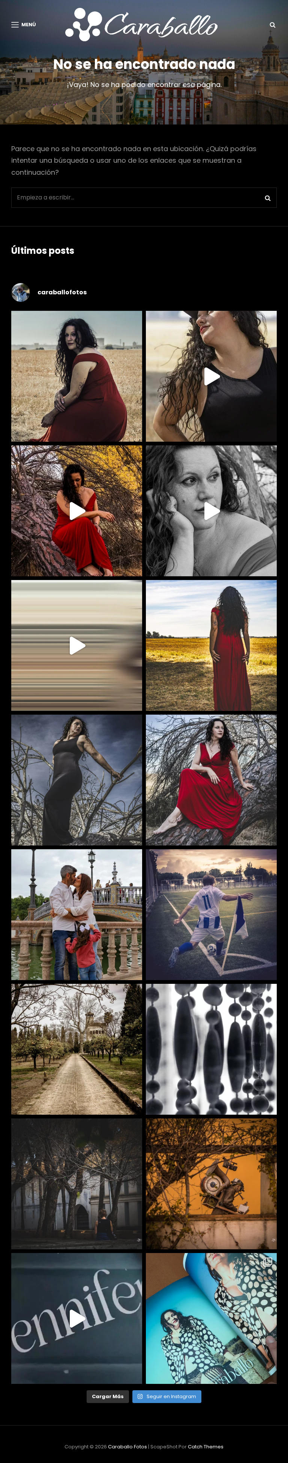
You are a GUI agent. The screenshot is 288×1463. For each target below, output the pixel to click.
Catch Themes (206, 1446)
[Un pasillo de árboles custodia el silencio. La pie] (76, 1049)
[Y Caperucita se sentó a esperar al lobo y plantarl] (211, 780)
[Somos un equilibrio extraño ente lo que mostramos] (211, 510)
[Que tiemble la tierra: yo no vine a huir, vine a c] (76, 780)
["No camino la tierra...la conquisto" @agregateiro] (211, 645)
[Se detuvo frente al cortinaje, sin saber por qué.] (211, 1049)
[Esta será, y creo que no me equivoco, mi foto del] (211, 914)
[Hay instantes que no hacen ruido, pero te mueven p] (76, 376)
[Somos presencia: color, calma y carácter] (76, 510)
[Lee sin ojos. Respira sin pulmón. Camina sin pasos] (211, 1183)
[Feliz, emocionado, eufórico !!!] (76, 1318)
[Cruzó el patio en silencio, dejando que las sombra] (76, 1183)
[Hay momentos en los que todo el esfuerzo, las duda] (211, 1318)
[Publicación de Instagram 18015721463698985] (211, 376)
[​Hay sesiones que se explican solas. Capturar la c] (76, 914)
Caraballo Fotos (127, 1446)
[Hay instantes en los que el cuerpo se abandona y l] (76, 645)
